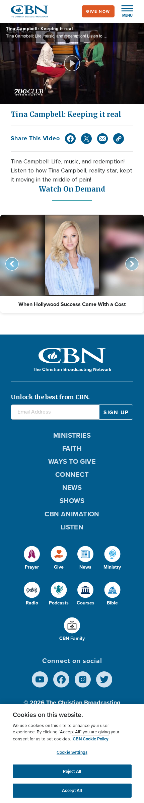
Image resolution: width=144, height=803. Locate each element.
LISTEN (72, 527)
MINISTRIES (72, 435)
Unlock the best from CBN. (50, 397)
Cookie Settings (72, 752)
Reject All (72, 771)
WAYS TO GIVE (72, 461)
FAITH (72, 448)
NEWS (72, 488)
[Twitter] (86, 138)
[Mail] (102, 138)
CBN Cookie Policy (91, 739)
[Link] (118, 138)
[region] (72, 753)
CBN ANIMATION (72, 514)
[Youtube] (40, 679)
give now (98, 11)
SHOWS (72, 501)
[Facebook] (70, 138)
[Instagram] (83, 679)
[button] (124, 11)
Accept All (72, 790)
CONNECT (72, 474)
